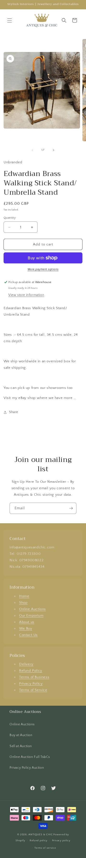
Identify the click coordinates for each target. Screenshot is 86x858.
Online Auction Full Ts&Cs (30, 757)
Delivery (26, 664)
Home (24, 596)
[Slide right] (53, 150)
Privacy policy (61, 840)
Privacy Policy (31, 684)
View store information (26, 295)
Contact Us (28, 635)
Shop (23, 603)
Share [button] (13, 412)
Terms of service (45, 848)
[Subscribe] (71, 508)
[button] (9, 20)
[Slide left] (32, 150)
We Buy (25, 628)
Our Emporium (31, 616)
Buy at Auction (21, 735)
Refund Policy (30, 671)
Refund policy (39, 840)
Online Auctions (32, 609)
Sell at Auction (21, 746)
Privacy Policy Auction (27, 768)
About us (26, 622)
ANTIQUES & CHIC (40, 834)
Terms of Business (34, 677)
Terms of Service (33, 690)
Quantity (10, 217)
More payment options (43, 269)
